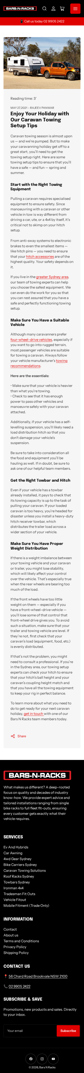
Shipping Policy (16, 952)
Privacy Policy (15, 947)
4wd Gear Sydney (18, 859)
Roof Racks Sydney (19, 876)
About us (11, 935)
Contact (10, 929)
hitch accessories (40, 256)
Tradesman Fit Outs (19, 894)
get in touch (34, 713)
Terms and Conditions (21, 941)
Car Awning (13, 853)
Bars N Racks (47, 1067)
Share (22, 736)
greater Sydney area (52, 277)
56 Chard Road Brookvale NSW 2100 (38, 976)
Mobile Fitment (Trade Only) (26, 905)
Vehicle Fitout (15, 899)
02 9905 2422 (19, 986)
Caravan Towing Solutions (25, 870)
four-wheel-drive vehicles (31, 339)
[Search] (44, 9)
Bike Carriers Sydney (20, 864)
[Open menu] (75, 9)
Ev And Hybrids (16, 847)
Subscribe (68, 1031)
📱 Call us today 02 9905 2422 (42, 21)
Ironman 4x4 (14, 888)
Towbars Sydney (17, 882)
